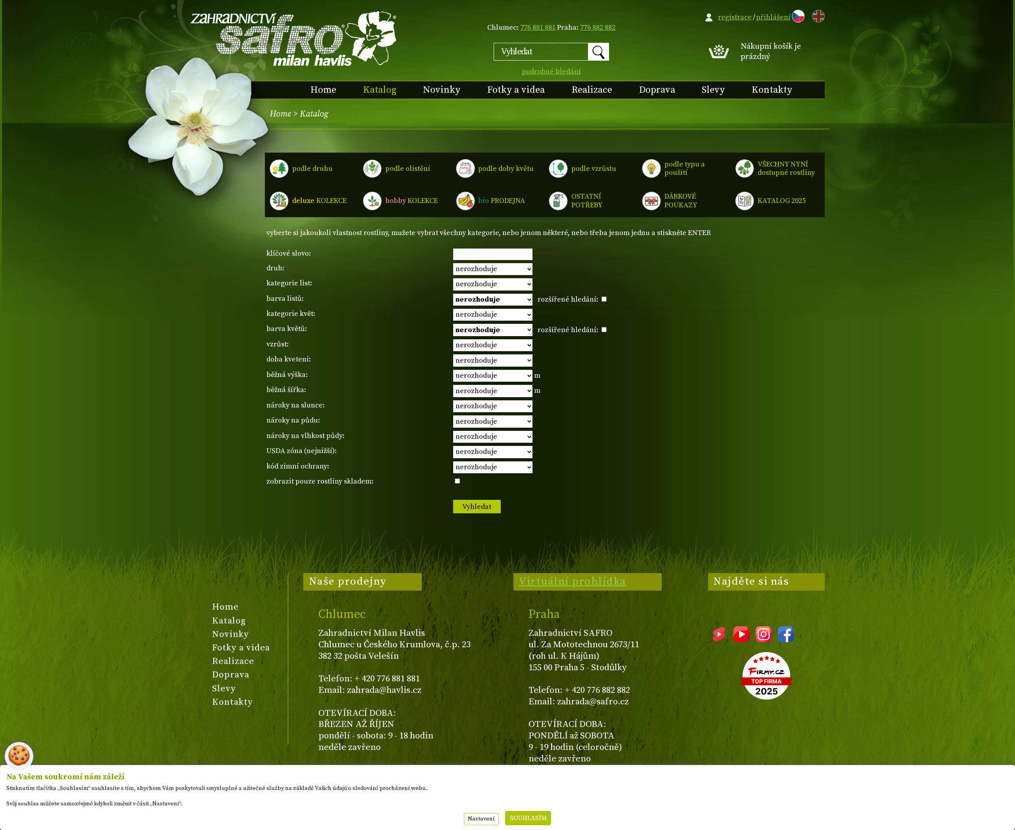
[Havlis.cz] (293, 38)
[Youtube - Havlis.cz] (741, 639)
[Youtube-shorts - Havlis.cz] (719, 639)
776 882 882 (597, 27)
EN (817, 14)
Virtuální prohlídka (572, 581)
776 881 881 (537, 27)
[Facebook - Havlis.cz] (786, 639)
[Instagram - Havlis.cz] (764, 639)
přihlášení (773, 17)
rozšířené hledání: (569, 299)
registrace (735, 17)
